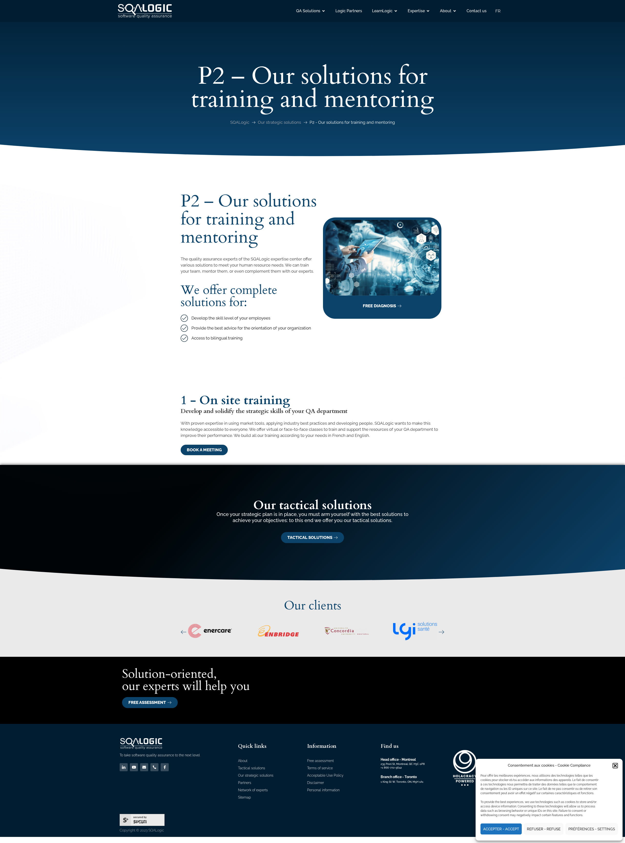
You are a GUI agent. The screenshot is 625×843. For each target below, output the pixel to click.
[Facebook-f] (165, 767)
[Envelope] (144, 767)
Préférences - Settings (591, 829)
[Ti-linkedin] (124, 767)
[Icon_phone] (154, 767)
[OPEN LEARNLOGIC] (396, 11)
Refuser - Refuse (544, 829)
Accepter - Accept (501, 829)
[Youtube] (134, 767)
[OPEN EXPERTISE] (428, 11)
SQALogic (239, 122)
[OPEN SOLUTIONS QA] (323, 11)
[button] (615, 765)
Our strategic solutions (279, 122)
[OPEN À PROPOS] (455, 11)
